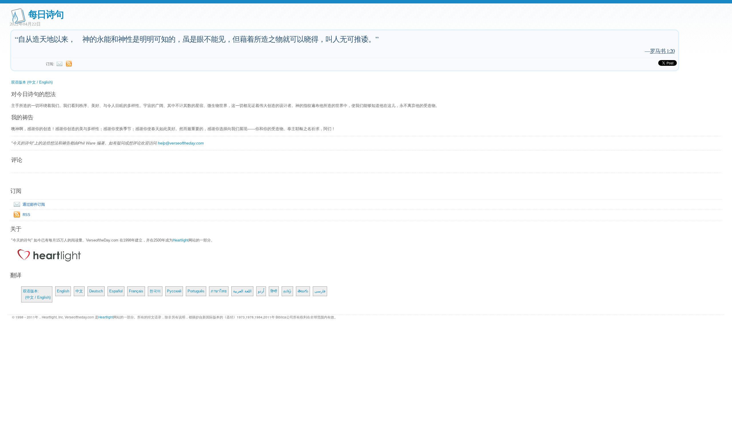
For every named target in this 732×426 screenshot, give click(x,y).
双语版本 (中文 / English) (32, 82)
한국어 (155, 291)
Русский (174, 291)
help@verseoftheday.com (181, 143)
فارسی (320, 291)
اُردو (261, 291)
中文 (79, 291)
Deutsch (96, 291)
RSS (26, 215)
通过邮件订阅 (34, 204)
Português (196, 291)
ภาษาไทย (219, 291)
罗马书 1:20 (662, 50)
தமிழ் (287, 291)
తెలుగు (303, 291)
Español (116, 291)
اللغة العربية (242, 291)
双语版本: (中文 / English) (37, 294)
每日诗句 (45, 14)
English (63, 291)
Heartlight (180, 240)
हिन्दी (273, 291)
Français (136, 291)
